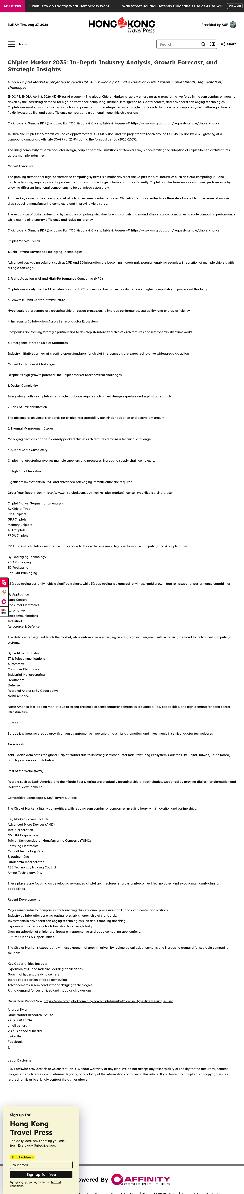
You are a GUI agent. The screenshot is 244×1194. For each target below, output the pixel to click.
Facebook (15, 1042)
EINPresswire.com (66, 96)
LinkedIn (14, 1036)
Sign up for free (41, 1174)
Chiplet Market (113, 96)
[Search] (203, 44)
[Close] (74, 1111)
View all (235, 6)
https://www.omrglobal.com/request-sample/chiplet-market (176, 123)
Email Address (22, 1157)
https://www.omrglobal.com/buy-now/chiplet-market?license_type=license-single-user (108, 493)
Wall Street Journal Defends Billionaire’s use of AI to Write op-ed (180, 6)
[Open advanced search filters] (212, 44)
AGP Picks (12, 6)
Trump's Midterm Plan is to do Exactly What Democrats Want (55, 6)
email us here (17, 1025)
